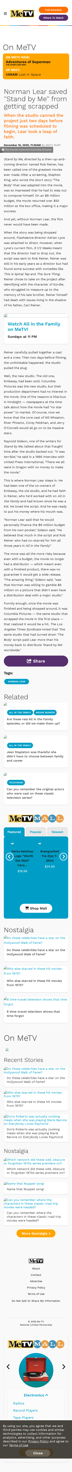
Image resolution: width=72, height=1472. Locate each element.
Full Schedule (53, 9)
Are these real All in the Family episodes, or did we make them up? (33, 721)
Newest (57, 832)
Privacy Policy (36, 1287)
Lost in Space (30, 74)
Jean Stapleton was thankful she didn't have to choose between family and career (35, 756)
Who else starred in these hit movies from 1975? (34, 983)
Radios (18, 1403)
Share (38, 661)
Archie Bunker (45, 712)
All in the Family (20, 712)
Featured (14, 832)
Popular (36, 832)
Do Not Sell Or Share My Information (36, 1300)
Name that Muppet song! (25, 1189)
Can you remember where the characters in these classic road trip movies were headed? (34, 1216)
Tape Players (23, 1417)
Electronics (34, 1395)
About (36, 1268)
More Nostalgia (35, 1233)
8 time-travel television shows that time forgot (33, 1014)
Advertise (36, 1281)
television (16, 782)
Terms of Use (36, 1294)
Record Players (25, 1410)
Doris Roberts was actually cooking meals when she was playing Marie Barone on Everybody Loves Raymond (35, 1133)
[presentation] (10, 856)
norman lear (16, 681)
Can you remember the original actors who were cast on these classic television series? (35, 793)
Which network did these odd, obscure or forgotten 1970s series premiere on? (36, 1171)
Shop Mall (38, 908)
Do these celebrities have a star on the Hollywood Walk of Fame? (36, 952)
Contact (36, 1275)
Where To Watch (53, 17)
